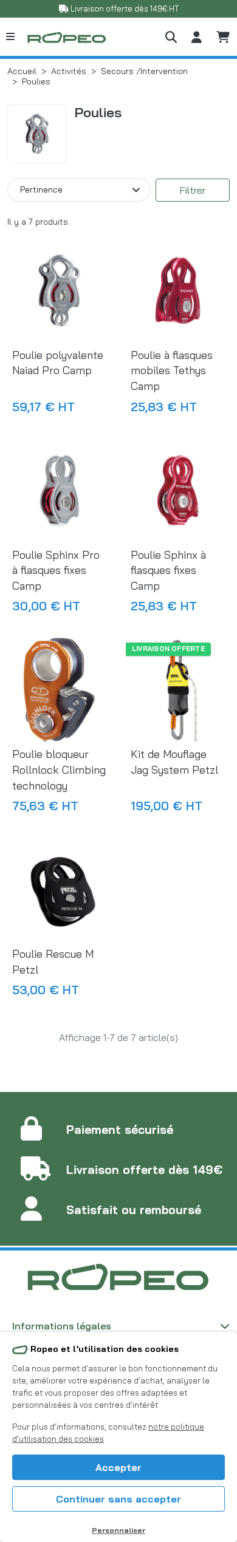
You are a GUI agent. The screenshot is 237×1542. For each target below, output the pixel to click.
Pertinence (41, 189)
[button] (171, 37)
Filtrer (192, 190)
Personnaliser (118, 1530)
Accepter (118, 1467)
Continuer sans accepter (118, 1499)
